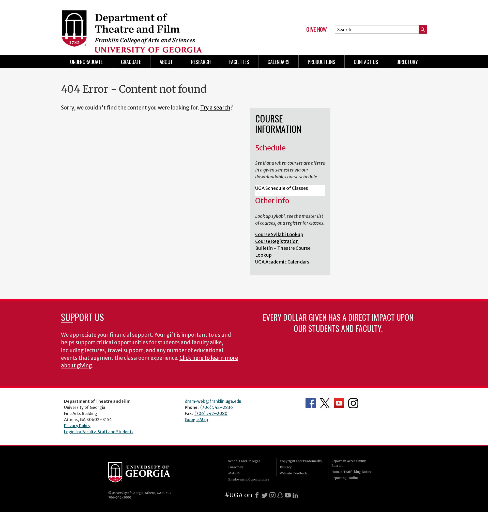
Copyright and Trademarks (301, 461)
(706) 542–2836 (216, 407)
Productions (321, 62)
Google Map (196, 419)
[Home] (150, 25)
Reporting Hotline (345, 478)
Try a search (215, 107)
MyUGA (234, 473)
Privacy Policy (77, 425)
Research (201, 62)
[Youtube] (288, 495)
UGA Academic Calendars (282, 262)
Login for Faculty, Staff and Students (98, 431)
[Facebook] (257, 495)
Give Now (316, 29)
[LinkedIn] (295, 495)
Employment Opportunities (248, 479)
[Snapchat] (280, 495)
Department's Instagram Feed (353, 403)
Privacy (286, 467)
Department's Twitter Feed (325, 403)
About (166, 62)
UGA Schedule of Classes (281, 188)
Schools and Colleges (244, 461)
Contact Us (366, 62)
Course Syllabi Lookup (279, 234)
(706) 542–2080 (210, 413)
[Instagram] (272, 495)
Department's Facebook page (311, 403)
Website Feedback (293, 473)
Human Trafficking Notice (351, 472)
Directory (235, 467)
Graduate (131, 62)
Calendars (278, 62)
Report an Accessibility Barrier (348, 463)
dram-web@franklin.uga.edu (213, 401)
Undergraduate (86, 62)
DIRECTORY (407, 62)
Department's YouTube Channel (339, 403)
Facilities (239, 62)
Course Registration (277, 241)
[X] (265, 495)
